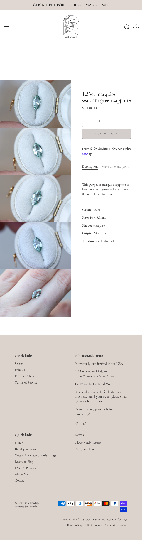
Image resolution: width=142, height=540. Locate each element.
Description (90, 166)
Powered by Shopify (26, 506)
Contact (20, 480)
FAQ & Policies (25, 468)
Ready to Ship (24, 462)
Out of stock (106, 133)
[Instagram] (76, 423)
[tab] (92, 166)
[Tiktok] (85, 423)
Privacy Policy (24, 376)
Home (19, 443)
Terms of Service (26, 382)
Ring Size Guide (86, 449)
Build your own (25, 449)
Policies (20, 370)
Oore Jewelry (31, 503)
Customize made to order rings (35, 455)
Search (19, 364)
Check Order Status (88, 443)
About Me (21, 474)
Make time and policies (117, 166)
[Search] (127, 27)
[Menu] (6, 27)
